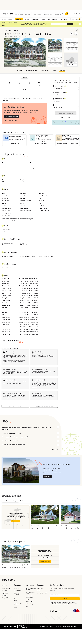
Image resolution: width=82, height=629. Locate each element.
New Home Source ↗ (19, 597)
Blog (27, 606)
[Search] (79, 19)
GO (67, 13)
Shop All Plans (6, 598)
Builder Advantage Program (31, 589)
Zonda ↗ (16, 607)
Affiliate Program (30, 604)
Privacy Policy (43, 24)
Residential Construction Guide (29, 597)
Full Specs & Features (31, 70)
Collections (35, 19)
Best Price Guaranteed (71, 82)
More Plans (62, 70)
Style (9, 30)
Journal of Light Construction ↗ (18, 604)
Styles (27, 19)
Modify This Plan (14, 143)
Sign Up (65, 598)
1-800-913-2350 (7, 19)
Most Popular (6, 588)
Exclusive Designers (16, 593)
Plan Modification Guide (30, 592)
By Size (4, 595)
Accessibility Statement (70, 626)
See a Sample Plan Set (15, 406)
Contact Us (40, 588)
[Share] (71, 34)
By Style (4, 590)
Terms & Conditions (32, 24)
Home (5, 30)
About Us (16, 588)
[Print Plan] (77, 29)
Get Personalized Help (11, 116)
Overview (19, 70)
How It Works (63, 19)
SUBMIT (70, 24)
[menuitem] (19, 19)
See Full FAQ (55, 449)
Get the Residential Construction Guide (67, 143)
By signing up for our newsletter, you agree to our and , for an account (64, 603)
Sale (49, 19)
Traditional (15, 30)
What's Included (45, 70)
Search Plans (19, 19)
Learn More (47, 476)
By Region (5, 593)
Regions (43, 19)
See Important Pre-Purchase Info (44, 406)
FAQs (54, 70)
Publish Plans (29, 601)
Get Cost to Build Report (41, 143)
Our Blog (54, 19)
